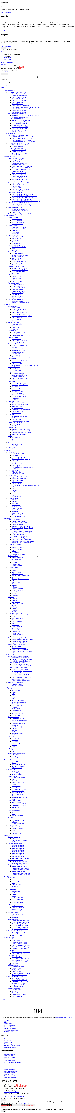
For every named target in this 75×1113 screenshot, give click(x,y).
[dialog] (37, 1109)
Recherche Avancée (6, 72)
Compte (3, 999)
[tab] (37, 87)
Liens (2, 51)
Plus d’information (6, 12)
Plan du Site (7, 1027)
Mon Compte (8, 1023)
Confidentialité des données (12, 1045)
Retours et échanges (10, 1077)
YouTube (15, 1096)
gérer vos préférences (23, 1103)
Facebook (3, 1096)
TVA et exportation (9, 1060)
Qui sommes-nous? (9, 1039)
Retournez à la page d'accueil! (63, 1017)
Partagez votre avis (9, 1076)
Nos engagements (9, 1025)
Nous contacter (8, 59)
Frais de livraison (9, 1055)
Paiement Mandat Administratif (13, 1062)
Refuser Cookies (30, 1105)
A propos (7, 1020)
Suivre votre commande (11, 1059)
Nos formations (8, 1074)
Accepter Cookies (6, 1105)
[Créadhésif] (19, 68)
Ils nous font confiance (10, 1071)
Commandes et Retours (11, 1030)
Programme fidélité (9, 1072)
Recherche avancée (10, 1028)
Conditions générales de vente (13, 1044)
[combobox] (9, 70)
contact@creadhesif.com (8, 62)
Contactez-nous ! (9, 1031)
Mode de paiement (9, 1054)
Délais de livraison (9, 1057)
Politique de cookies (10, 1047)
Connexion (7, 57)
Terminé (3, 48)
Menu (2, 87)
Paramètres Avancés (18, 1105)
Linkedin (3, 64)
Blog (5, 1022)
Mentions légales (9, 1042)
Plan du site (7, 1040)
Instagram (21, 1096)
